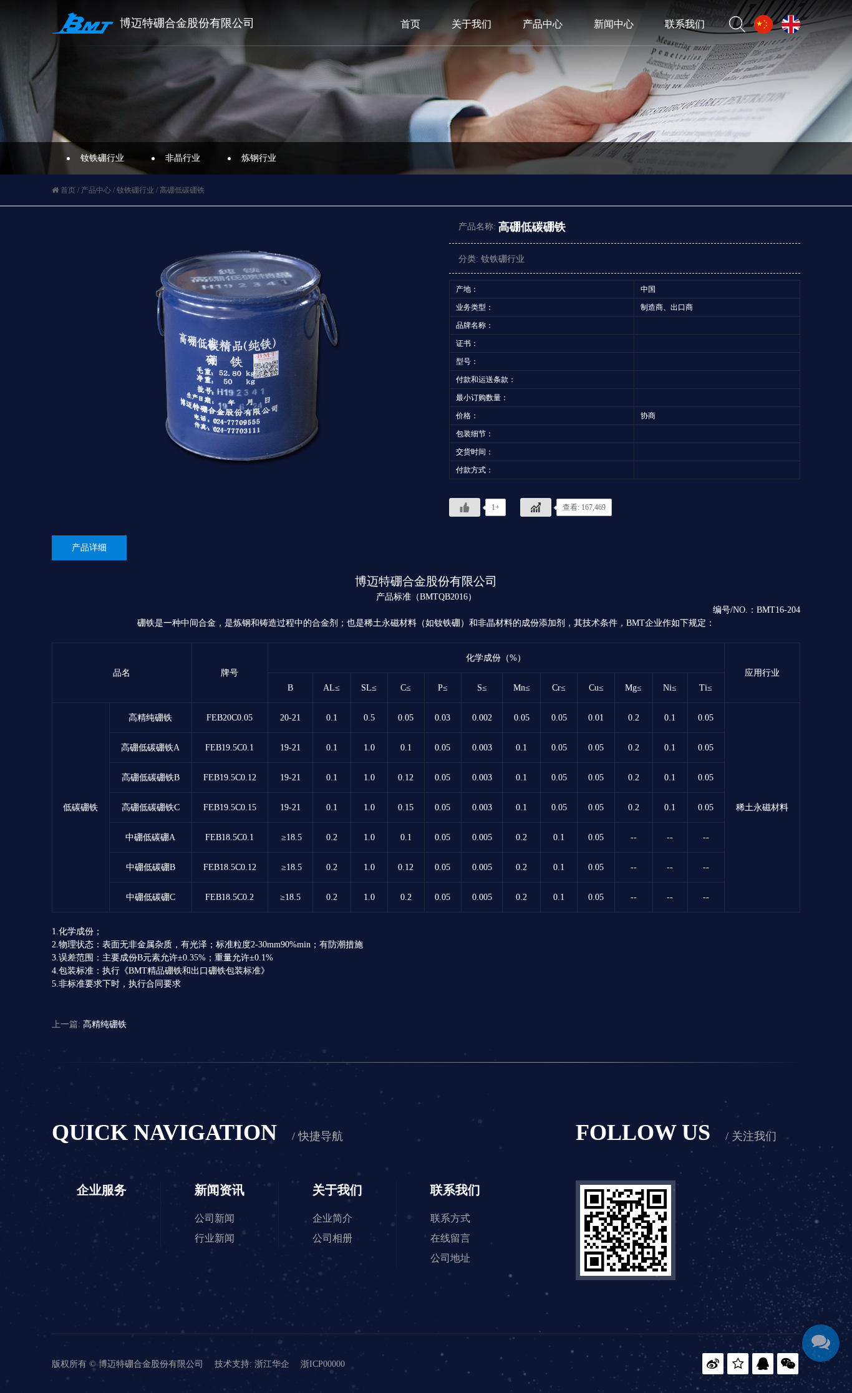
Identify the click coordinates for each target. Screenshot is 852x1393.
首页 (410, 24)
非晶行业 (182, 158)
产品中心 (543, 24)
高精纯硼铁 (105, 1024)
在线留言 (450, 1238)
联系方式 (450, 1218)
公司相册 (332, 1238)
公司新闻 (215, 1218)
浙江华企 (271, 1364)
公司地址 (450, 1258)
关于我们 (471, 24)
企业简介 (332, 1218)
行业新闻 (215, 1238)
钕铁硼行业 (102, 158)
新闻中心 (614, 24)
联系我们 (685, 24)
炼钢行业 (258, 158)
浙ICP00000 (323, 1364)
